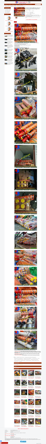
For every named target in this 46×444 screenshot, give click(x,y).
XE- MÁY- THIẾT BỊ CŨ (7, 12)
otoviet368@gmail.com (12, 436)
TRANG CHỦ (6, 4)
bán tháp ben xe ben (16, 361)
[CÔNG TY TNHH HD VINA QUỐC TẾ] (23, 3)
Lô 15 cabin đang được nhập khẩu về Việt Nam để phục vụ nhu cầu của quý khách (10, 36)
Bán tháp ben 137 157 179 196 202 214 (38, 425)
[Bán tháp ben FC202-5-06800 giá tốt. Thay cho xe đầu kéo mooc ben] (24, 402)
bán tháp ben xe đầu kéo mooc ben (35, 360)
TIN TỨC (16, 4)
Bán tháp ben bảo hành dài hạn (27, 359)
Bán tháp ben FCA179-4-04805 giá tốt (27, 358)
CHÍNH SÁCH (19, 4)
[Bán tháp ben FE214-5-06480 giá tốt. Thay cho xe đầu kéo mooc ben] (38, 412)
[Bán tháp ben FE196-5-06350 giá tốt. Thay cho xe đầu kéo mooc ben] (17, 392)
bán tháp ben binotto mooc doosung (34, 359)
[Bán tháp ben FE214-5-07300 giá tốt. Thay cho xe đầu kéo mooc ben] (31, 412)
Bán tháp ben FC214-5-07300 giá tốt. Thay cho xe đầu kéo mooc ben (17, 406)
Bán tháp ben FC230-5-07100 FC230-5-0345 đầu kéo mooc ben (17, 377)
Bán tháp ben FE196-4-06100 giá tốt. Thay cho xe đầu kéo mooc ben (17, 416)
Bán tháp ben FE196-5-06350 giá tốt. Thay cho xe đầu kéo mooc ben (17, 396)
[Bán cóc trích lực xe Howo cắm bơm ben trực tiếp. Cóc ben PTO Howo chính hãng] (24, 421)
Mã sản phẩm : (27, 12)
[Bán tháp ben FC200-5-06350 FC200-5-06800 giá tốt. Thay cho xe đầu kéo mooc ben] (38, 373)
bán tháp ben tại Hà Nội (23, 360)
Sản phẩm (13, 4)
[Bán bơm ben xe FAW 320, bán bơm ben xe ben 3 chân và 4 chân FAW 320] (31, 421)
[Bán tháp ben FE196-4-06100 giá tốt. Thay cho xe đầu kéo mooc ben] (17, 412)
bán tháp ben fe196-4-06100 (20, 359)
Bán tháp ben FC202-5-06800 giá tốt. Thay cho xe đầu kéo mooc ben (24, 406)
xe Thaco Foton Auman (34, 358)
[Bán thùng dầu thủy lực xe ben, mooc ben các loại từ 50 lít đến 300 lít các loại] (17, 383)
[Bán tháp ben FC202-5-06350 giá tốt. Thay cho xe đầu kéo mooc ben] (31, 402)
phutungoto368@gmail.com (13, 434)
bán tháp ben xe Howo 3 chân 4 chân (20, 357)
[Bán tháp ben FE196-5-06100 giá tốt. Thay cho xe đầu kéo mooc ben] (24, 412)
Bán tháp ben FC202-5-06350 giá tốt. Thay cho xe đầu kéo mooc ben (31, 406)
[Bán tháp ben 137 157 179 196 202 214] (38, 421)
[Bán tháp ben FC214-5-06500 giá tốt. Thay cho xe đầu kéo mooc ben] (38, 392)
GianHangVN (40, 443)
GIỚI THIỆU (10, 4)
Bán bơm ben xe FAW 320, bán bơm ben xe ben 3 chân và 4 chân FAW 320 (31, 426)
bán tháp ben (20, 361)
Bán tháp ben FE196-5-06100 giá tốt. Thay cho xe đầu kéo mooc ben (24, 416)
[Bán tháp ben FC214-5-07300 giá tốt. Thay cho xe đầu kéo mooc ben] (17, 402)
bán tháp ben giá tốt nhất (28, 360)
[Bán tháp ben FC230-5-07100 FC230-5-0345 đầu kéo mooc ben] (17, 373)
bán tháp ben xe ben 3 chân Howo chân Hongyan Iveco (30, 357)
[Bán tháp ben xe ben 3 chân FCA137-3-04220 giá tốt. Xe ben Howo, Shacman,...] (38, 383)
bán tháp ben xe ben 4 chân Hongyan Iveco (18, 358)
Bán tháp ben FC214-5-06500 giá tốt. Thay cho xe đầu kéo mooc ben (38, 396)
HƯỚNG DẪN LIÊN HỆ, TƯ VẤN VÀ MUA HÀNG (27, 4)
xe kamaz (38, 358)
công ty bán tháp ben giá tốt (17, 360)
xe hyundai (15, 359)
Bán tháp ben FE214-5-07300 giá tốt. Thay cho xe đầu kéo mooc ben (31, 416)
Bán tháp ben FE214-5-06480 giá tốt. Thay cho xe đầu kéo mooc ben (38, 416)
